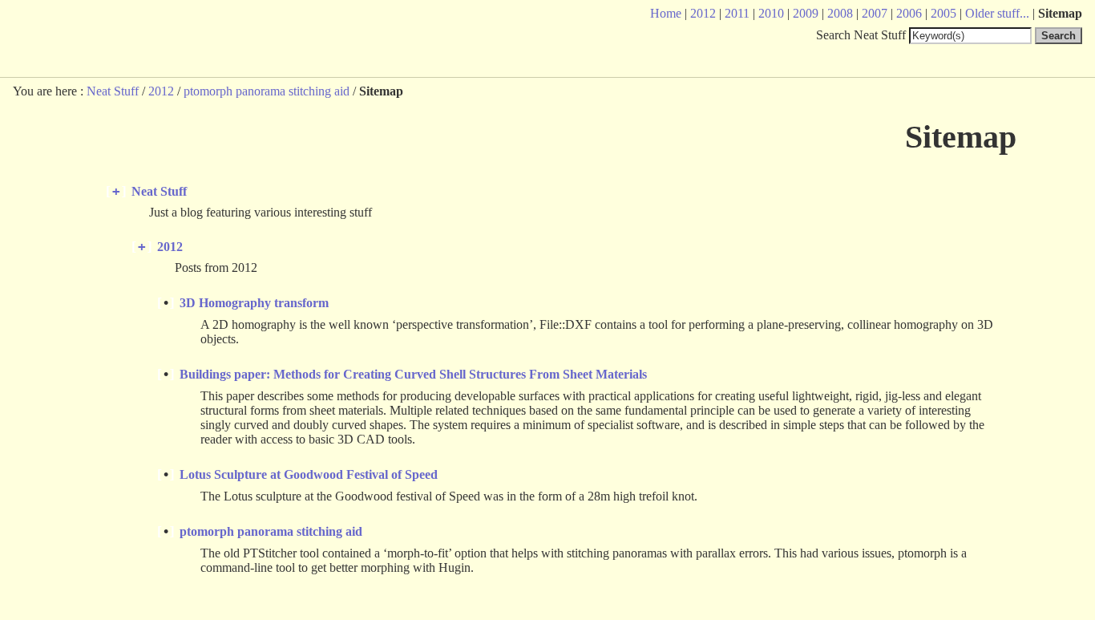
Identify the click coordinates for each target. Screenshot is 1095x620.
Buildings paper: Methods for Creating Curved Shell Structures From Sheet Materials (413, 374)
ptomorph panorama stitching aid (267, 91)
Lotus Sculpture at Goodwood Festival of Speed (309, 474)
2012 (161, 91)
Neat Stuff (113, 91)
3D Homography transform (254, 303)
